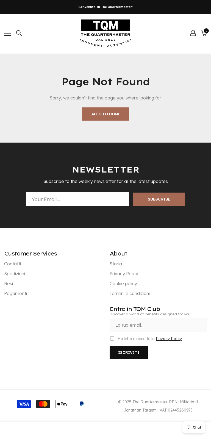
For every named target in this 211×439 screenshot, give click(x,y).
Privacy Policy (169, 338)
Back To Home (105, 114)
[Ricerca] (19, 33)
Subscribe (159, 199)
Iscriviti (128, 352)
